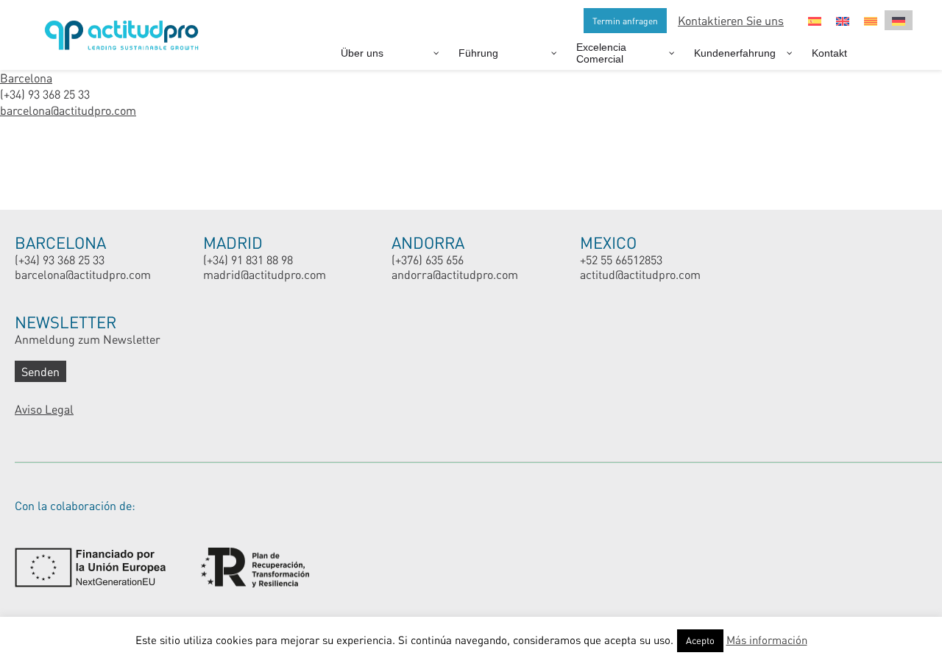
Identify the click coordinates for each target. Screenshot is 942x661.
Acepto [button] (700, 640)
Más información (766, 639)
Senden (40, 371)
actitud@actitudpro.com (640, 274)
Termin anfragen (625, 20)
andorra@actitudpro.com (455, 274)
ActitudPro (125, 29)
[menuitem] (815, 20)
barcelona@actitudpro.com (68, 110)
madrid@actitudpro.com (264, 274)
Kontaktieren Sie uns (731, 20)
